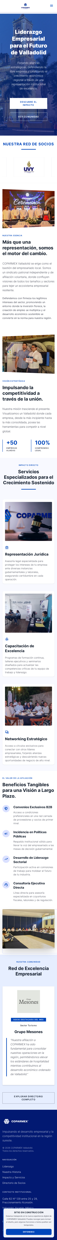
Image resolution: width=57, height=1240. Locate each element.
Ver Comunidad (28, 116)
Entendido (28, 1232)
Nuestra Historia (11, 1171)
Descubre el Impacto (28, 103)
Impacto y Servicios (13, 1177)
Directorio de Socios (13, 1182)
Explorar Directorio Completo (28, 1098)
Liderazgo (8, 1166)
